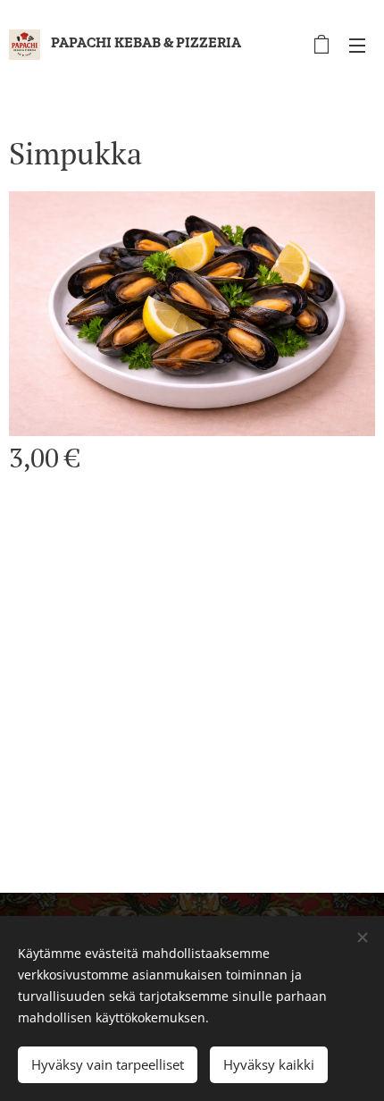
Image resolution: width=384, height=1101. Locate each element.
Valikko (357, 45)
